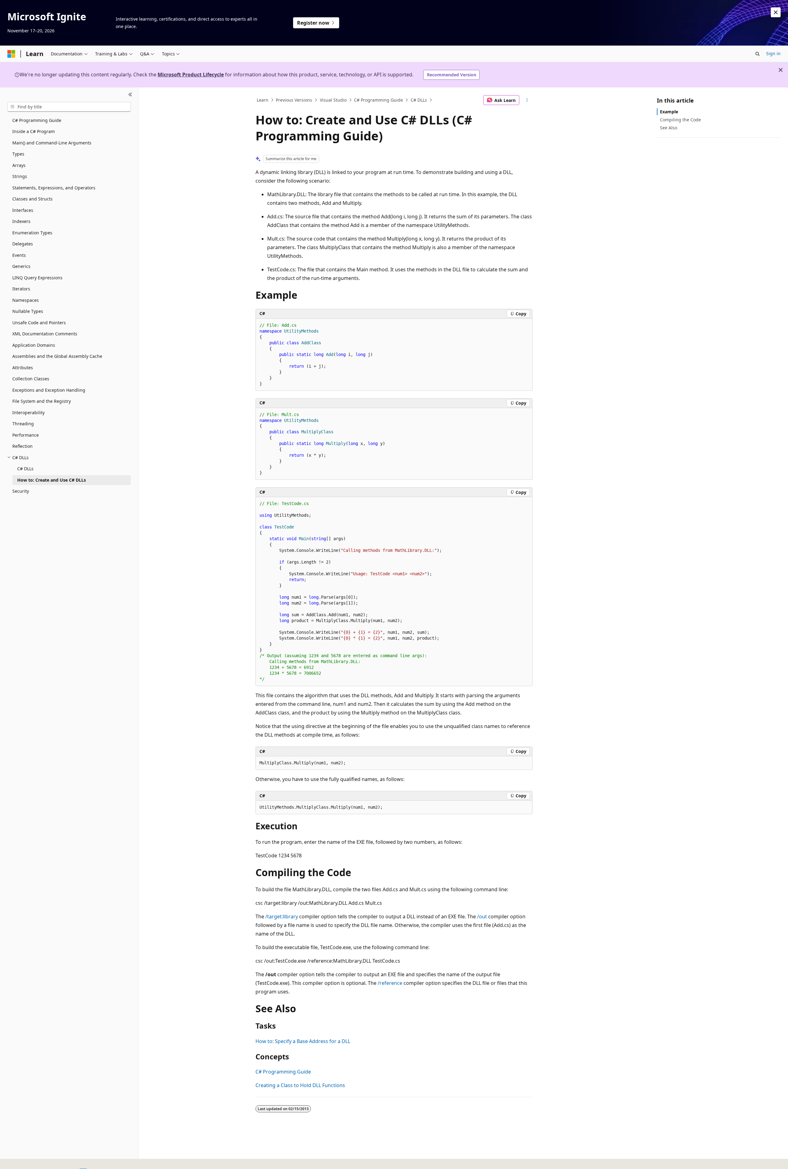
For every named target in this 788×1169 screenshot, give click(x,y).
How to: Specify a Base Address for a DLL (302, 1041)
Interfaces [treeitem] (22, 210)
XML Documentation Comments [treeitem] (44, 334)
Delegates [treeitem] (22, 244)
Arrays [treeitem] (19, 165)
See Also (668, 128)
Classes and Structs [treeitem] (32, 199)
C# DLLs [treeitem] (25, 468)
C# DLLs (419, 100)
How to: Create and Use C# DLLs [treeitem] (51, 480)
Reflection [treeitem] (22, 446)
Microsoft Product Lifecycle (191, 74)
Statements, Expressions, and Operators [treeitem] (53, 188)
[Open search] (757, 53)
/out (482, 916)
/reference (390, 983)
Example (669, 112)
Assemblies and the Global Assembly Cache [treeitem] (57, 356)
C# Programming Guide (378, 100)
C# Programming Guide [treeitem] (36, 120)
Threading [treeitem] (23, 424)
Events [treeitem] (19, 255)
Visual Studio (333, 100)
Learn (262, 100)
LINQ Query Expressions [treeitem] (37, 278)
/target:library (281, 916)
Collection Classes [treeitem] (30, 379)
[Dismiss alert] (776, 12)
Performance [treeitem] (25, 435)
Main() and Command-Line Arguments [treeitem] (51, 143)
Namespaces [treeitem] (25, 300)
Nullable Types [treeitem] (27, 311)
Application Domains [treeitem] (33, 345)
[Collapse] (130, 95)
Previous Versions (294, 100)
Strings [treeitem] (19, 176)
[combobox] (69, 107)
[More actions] (527, 100)
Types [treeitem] (18, 154)
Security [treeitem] (20, 491)
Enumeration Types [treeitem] (32, 233)
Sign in (773, 53)
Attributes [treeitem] (22, 367)
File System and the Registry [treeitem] (41, 401)
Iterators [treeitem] (21, 289)
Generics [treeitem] (21, 266)
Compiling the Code (680, 120)
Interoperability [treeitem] (28, 412)
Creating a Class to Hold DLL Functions (300, 1085)
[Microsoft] (11, 54)
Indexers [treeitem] (21, 221)
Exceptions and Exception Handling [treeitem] (48, 390)
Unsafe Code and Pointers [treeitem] (39, 323)
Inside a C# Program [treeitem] (33, 131)
